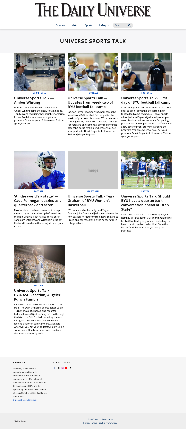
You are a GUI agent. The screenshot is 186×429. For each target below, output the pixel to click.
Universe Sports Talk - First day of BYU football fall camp (145, 100)
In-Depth (104, 25)
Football (93, 93)
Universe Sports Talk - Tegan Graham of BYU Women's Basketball (92, 200)
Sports (88, 25)
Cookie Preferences (108, 423)
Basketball (39, 93)
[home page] (93, 13)
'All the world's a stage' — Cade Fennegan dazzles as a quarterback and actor (37, 200)
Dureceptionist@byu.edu (24, 400)
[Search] (129, 25)
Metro (74, 25)
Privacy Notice (90, 423)
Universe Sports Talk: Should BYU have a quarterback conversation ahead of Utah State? (145, 203)
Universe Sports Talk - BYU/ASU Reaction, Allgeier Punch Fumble (37, 295)
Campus (60, 25)
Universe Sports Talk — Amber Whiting (34, 100)
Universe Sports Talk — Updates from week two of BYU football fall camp (90, 102)
